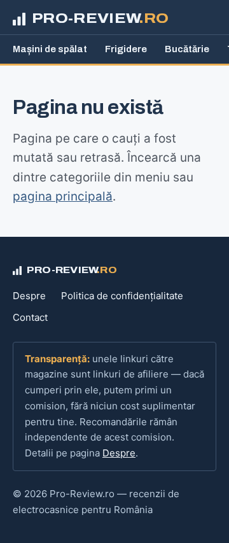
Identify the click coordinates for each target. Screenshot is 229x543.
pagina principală (63, 196)
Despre (29, 296)
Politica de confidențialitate (122, 296)
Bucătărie (187, 49)
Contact (30, 317)
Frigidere (126, 49)
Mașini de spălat (50, 49)
